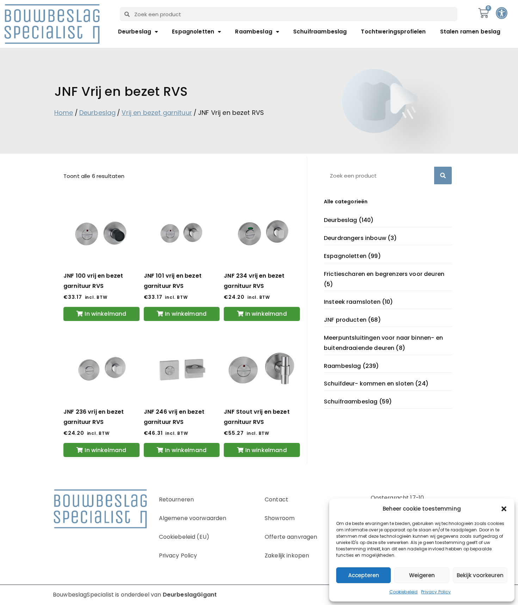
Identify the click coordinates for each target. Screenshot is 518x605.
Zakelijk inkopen (287, 555)
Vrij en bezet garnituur (157, 112)
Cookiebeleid (403, 592)
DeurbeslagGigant (190, 595)
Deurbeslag (135, 31)
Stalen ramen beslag (470, 31)
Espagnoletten (193, 31)
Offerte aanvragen (291, 537)
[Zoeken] (443, 175)
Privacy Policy (436, 592)
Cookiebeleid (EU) (184, 537)
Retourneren (176, 499)
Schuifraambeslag (320, 31)
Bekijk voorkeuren (480, 575)
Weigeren (422, 575)
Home (63, 112)
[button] (503, 508)
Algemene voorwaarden (193, 518)
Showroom (280, 518)
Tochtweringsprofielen (393, 31)
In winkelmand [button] (105, 314)
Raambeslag (253, 31)
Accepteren (363, 575)
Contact (276, 499)
